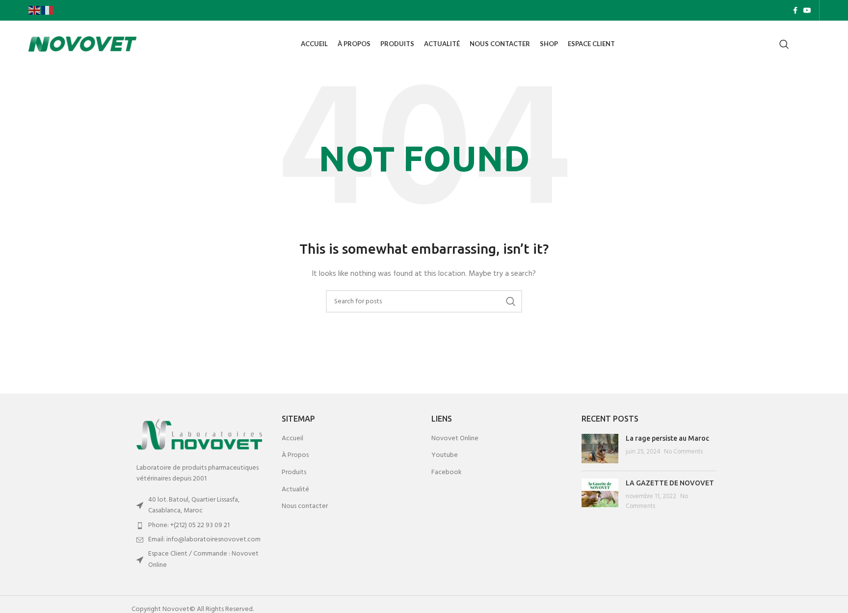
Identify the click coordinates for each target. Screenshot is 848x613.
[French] (47, 10)
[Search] (784, 44)
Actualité (295, 490)
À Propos (295, 455)
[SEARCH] (511, 301)
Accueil (292, 439)
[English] (34, 10)
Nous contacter (305, 506)
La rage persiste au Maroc (667, 438)
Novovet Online (454, 439)
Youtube (444, 455)
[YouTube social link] (807, 10)
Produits (294, 473)
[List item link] (199, 525)
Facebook (446, 473)
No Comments (683, 452)
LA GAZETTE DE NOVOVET (670, 483)
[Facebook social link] (795, 10)
